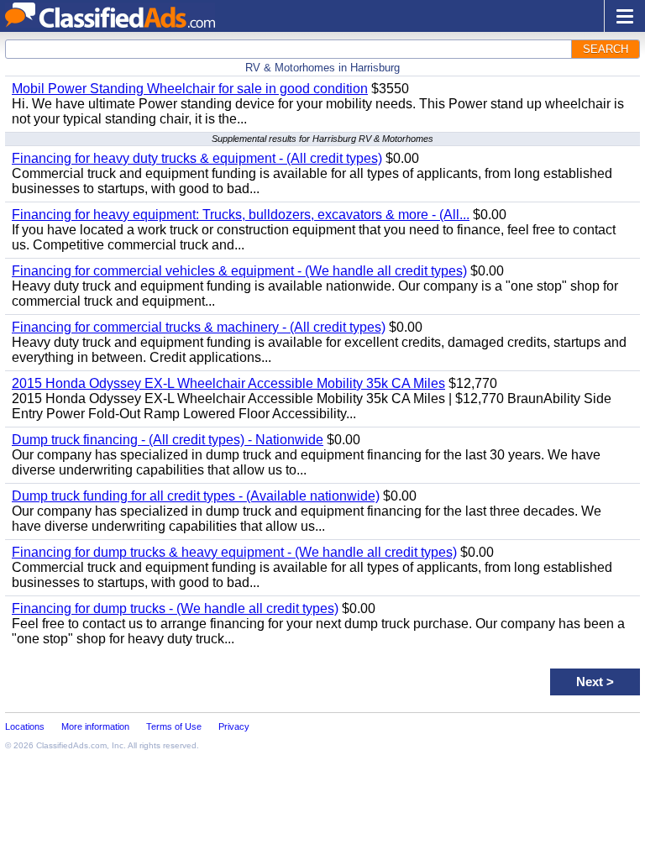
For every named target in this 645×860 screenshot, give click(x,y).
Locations (25, 726)
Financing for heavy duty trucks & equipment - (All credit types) (197, 158)
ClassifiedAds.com (71, 745)
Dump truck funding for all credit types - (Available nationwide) (196, 496)
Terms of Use (174, 726)
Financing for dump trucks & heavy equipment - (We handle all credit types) (234, 552)
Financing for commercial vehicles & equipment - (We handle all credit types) (239, 271)
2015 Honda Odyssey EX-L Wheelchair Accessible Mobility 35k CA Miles (228, 383)
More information (95, 726)
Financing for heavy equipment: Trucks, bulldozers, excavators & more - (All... (240, 214)
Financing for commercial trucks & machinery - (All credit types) (198, 327)
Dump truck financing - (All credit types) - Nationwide (167, 440)
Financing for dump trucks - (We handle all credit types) (175, 608)
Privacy (233, 726)
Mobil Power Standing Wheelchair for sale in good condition (190, 88)
